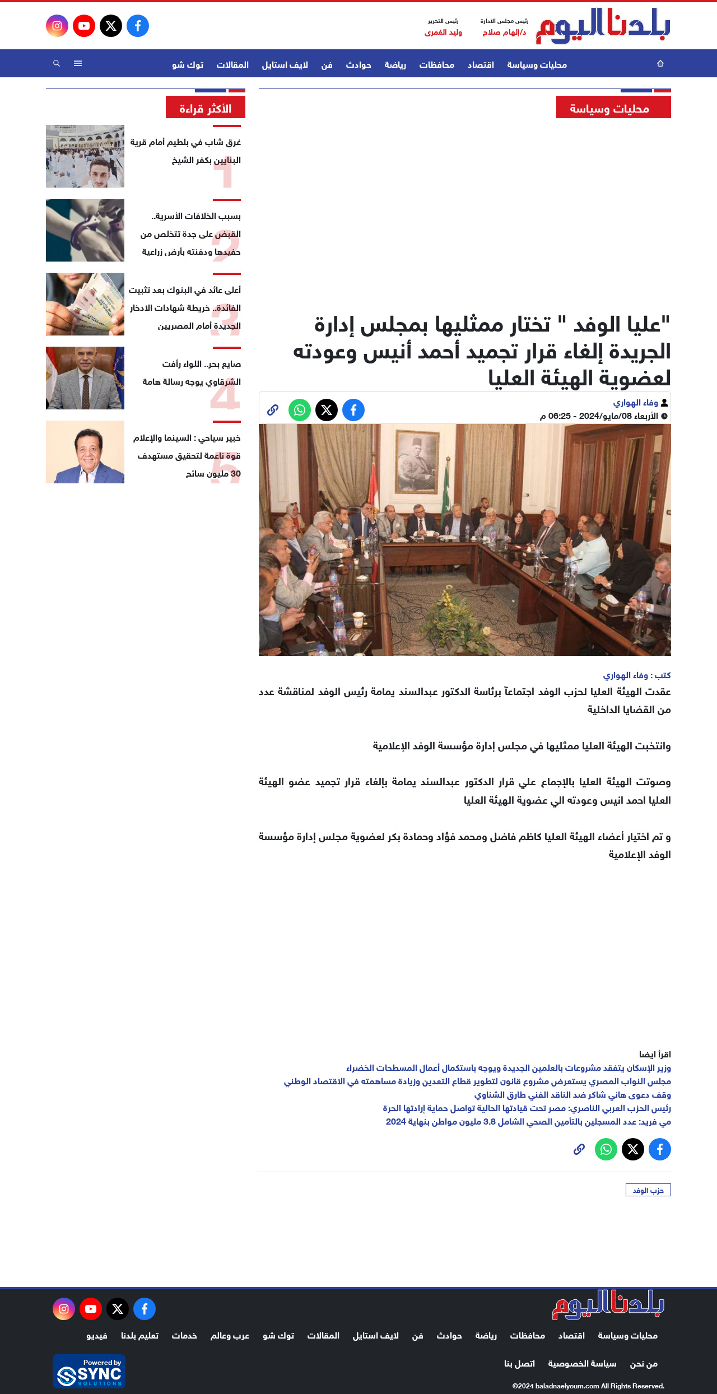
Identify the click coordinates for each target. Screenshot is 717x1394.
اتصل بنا (519, 1361)
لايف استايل (285, 63)
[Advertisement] (465, 210)
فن (327, 63)
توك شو (187, 63)
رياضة (395, 63)
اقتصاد (481, 63)
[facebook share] (353, 410)
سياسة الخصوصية (582, 1361)
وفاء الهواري (636, 400)
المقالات (233, 63)
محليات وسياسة (537, 63)
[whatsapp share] (299, 410)
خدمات (184, 1333)
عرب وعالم (230, 1333)
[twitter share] (326, 410)
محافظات (437, 63)
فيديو (97, 1333)
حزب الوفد (648, 1189)
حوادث (358, 63)
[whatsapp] (273, 410)
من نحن (644, 1361)
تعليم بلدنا (140, 1333)
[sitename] (608, 1305)
